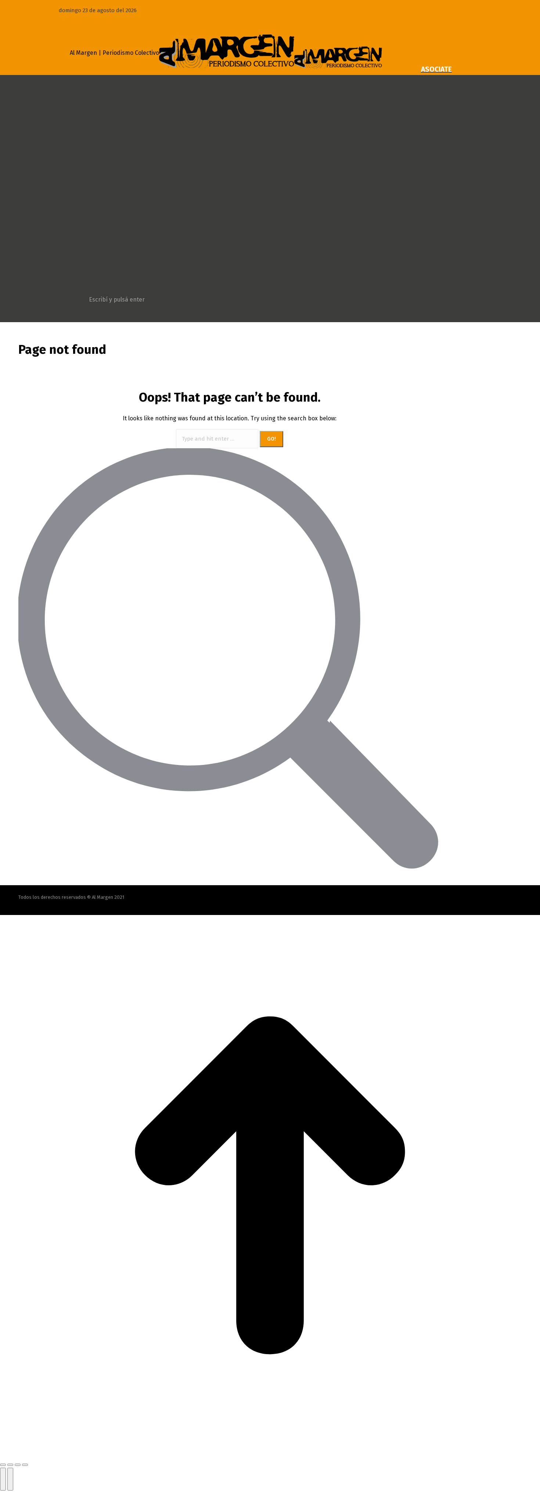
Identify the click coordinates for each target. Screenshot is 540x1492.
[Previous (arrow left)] (3, 1479)
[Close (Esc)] (3, 1465)
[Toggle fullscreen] (18, 1465)
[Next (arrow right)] (10, 1479)
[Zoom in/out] (25, 1465)
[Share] (10, 1465)
